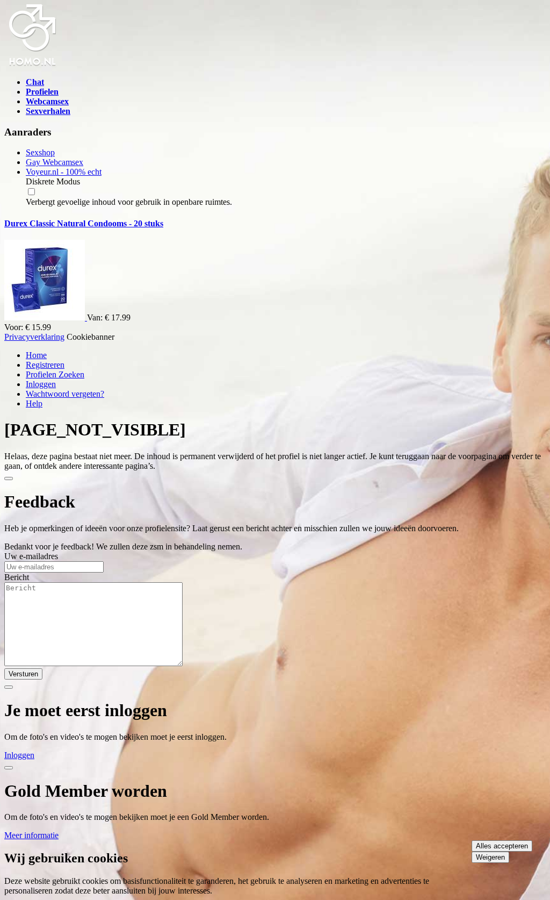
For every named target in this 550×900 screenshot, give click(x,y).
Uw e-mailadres (31, 556)
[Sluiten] (8, 478)
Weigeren (490, 857)
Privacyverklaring (34, 336)
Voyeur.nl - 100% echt (64, 171)
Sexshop (40, 152)
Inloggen (41, 384)
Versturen (23, 674)
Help (34, 403)
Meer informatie (31, 835)
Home (36, 355)
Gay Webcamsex (54, 162)
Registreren (45, 364)
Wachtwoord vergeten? (65, 393)
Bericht (16, 577)
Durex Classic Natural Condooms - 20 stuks (83, 223)
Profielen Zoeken (55, 374)
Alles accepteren (502, 846)
